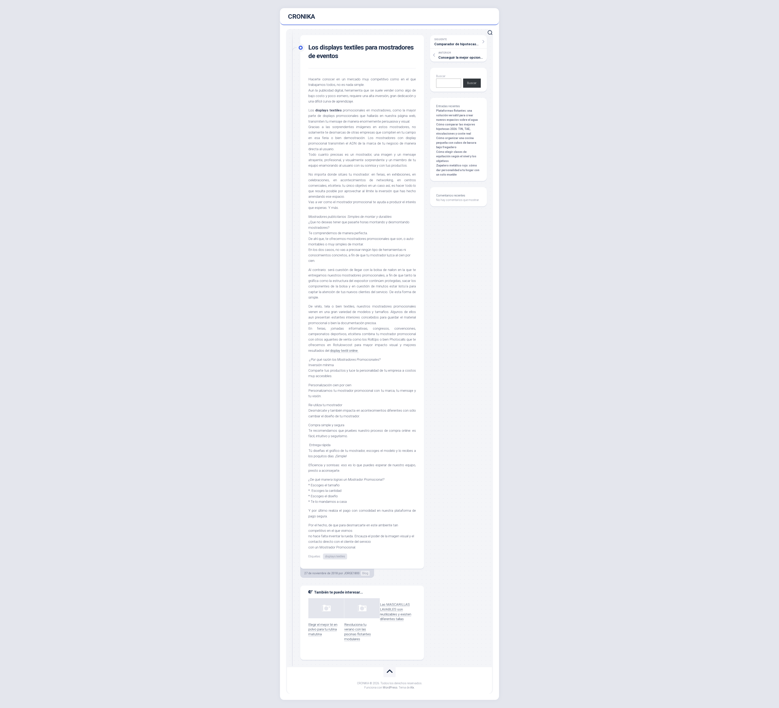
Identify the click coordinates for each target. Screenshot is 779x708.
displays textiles (335, 556)
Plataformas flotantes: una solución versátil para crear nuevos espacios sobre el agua (457, 115)
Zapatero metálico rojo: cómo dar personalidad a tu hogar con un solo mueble (457, 170)
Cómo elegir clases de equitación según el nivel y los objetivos (456, 156)
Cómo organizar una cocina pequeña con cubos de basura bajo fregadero (456, 142)
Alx (412, 687)
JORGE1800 (351, 573)
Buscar (440, 76)
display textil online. (344, 351)
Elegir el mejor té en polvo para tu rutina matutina (322, 629)
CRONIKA (301, 16)
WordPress (390, 687)
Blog (365, 573)
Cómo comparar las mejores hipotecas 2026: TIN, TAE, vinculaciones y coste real (455, 129)
